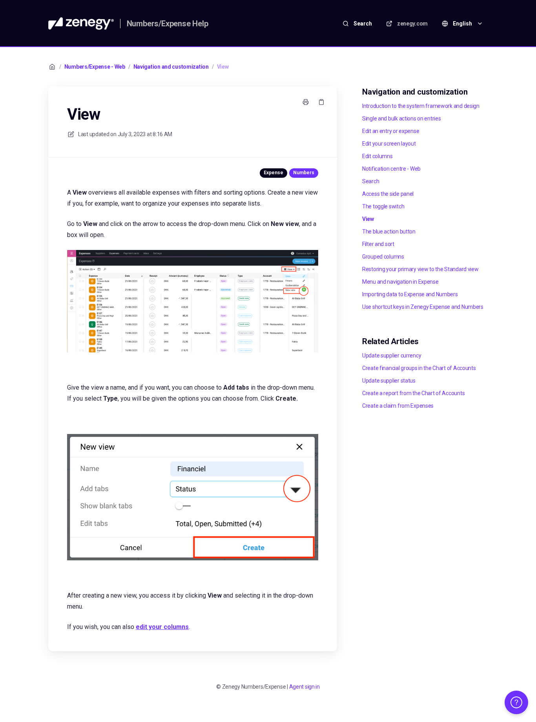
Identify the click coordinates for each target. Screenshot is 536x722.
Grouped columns (383, 256)
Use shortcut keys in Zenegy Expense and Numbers (422, 307)
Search (370, 181)
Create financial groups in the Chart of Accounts (419, 368)
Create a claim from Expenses (398, 406)
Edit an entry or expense (390, 131)
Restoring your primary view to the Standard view (420, 269)
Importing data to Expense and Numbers (410, 294)
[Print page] (305, 102)
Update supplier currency (391, 355)
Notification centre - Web (391, 169)
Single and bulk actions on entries (401, 118)
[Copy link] (321, 102)
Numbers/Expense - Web (94, 67)
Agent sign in (304, 687)
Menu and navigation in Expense (400, 282)
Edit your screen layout (389, 143)
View (223, 67)
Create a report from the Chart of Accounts (413, 393)
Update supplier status (389, 380)
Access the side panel (388, 194)
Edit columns (377, 156)
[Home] (81, 23)
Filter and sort (378, 244)
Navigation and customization (171, 67)
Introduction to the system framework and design (420, 106)
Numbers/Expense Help (167, 23)
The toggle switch (383, 206)
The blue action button (389, 231)
